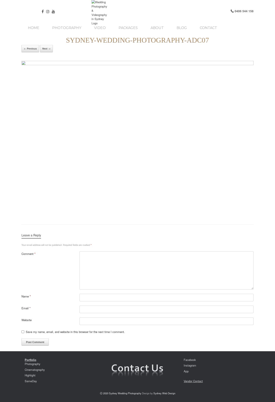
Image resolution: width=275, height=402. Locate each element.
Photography (66, 28)
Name (26, 296)
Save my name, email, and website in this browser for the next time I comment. (75, 332)
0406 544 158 (244, 11)
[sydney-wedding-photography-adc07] (137, 138)
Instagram (190, 365)
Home (33, 28)
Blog (182, 28)
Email (26, 308)
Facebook (190, 360)
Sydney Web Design (164, 393)
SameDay (31, 381)
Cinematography (35, 370)
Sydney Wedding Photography (125, 393)
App (186, 371)
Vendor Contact (193, 381)
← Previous (30, 48)
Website (26, 320)
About (157, 28)
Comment (28, 254)
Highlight (30, 375)
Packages (128, 28)
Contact (208, 28)
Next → (46, 48)
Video (100, 28)
